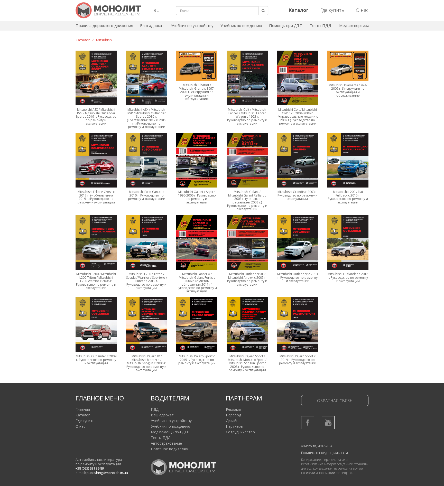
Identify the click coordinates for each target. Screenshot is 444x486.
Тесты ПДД (320, 25)
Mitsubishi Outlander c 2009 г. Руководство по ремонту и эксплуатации (96, 359)
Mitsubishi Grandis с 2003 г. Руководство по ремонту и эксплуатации (298, 195)
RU (156, 10)
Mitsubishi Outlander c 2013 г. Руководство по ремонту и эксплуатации (297, 277)
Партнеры (234, 426)
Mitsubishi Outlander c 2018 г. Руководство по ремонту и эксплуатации (348, 277)
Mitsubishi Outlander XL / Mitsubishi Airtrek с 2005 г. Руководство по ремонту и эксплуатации (247, 279)
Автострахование (166, 443)
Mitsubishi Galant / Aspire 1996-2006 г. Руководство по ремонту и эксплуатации (197, 197)
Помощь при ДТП (286, 25)
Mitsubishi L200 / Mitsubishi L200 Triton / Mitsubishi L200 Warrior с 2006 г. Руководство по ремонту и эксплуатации (96, 281)
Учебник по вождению (241, 25)
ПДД (155, 409)
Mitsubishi (104, 40)
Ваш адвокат (152, 25)
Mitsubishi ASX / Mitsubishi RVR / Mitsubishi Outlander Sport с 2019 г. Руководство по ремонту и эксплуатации (96, 116)
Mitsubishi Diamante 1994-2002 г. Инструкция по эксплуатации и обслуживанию (348, 90)
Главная (83, 409)
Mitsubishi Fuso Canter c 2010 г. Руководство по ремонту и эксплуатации (146, 195)
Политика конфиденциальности (324, 453)
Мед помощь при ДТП (170, 431)
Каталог (83, 40)
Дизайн (232, 420)
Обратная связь (334, 401)
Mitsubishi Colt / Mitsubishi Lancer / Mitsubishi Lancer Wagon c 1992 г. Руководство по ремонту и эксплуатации (247, 116)
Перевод (233, 415)
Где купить (332, 10)
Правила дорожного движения (104, 25)
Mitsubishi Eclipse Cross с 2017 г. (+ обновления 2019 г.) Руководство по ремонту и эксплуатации (96, 197)
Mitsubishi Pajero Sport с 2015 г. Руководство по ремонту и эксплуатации (197, 359)
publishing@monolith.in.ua (107, 472)
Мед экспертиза (354, 25)
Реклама (233, 409)
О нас (362, 10)
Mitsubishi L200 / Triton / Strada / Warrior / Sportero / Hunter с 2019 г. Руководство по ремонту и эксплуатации (146, 281)
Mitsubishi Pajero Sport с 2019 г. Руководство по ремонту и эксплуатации (297, 359)
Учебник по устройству (192, 25)
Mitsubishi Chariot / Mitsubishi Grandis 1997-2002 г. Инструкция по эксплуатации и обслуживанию (197, 92)
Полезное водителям (169, 448)
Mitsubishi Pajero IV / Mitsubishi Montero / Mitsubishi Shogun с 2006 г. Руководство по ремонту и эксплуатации (146, 363)
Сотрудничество (240, 431)
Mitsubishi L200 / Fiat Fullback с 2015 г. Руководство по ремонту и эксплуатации (348, 197)
